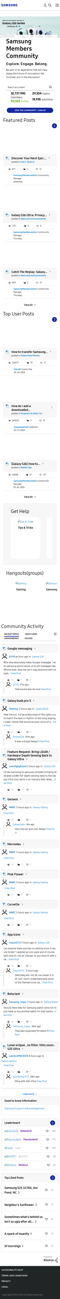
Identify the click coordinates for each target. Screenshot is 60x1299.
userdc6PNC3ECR (18, 1056)
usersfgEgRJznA (18, 766)
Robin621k (18, 736)
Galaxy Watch (51, 1002)
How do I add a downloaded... (21, 408)
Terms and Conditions (15, 1275)
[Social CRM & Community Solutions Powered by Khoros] (51, 1259)
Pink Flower (15, 874)
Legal (5, 1287)
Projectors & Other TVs (31, 413)
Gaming (21, 589)
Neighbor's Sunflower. (19, 1205)
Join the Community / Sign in (30, 110)
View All (28, 304)
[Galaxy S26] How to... (25, 464)
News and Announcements (33, 219)
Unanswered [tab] (11, 638)
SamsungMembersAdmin (25, 175)
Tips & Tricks (25, 527)
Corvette (13, 904)
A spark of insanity (17, 1234)
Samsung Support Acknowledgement (24, 1108)
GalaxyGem (19, 824)
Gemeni (12, 799)
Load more (28, 1094)
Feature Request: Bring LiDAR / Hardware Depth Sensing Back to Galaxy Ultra (29, 755)
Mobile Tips (26, 467)
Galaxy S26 (38, 656)
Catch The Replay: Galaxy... (29, 272)
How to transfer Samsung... (29, 352)
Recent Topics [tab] (11, 634)
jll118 (12, 656)
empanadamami (21, 427)
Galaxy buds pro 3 (19, 701)
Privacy (6, 1281)
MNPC (12, 807)
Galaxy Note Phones (30, 355)
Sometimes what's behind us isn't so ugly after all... (23, 1219)
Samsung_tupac (18, 1002)
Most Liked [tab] (31, 634)
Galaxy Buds (41, 708)
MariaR (17, 369)
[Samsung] (9, 4)
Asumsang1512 (21, 1076)
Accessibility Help (12, 1270)
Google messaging (19, 648)
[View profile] (4, 657)
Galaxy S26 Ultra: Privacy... (29, 215)
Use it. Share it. (28, 162)
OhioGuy (13, 708)
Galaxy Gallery (40, 807)
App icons (13, 934)
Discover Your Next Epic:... (28, 158)
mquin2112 (15, 942)
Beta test (13, 994)
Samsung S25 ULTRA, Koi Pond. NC (21, 1190)
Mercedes (14, 844)
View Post (16, 673)
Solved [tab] (28, 638)
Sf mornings (12, 1246)
